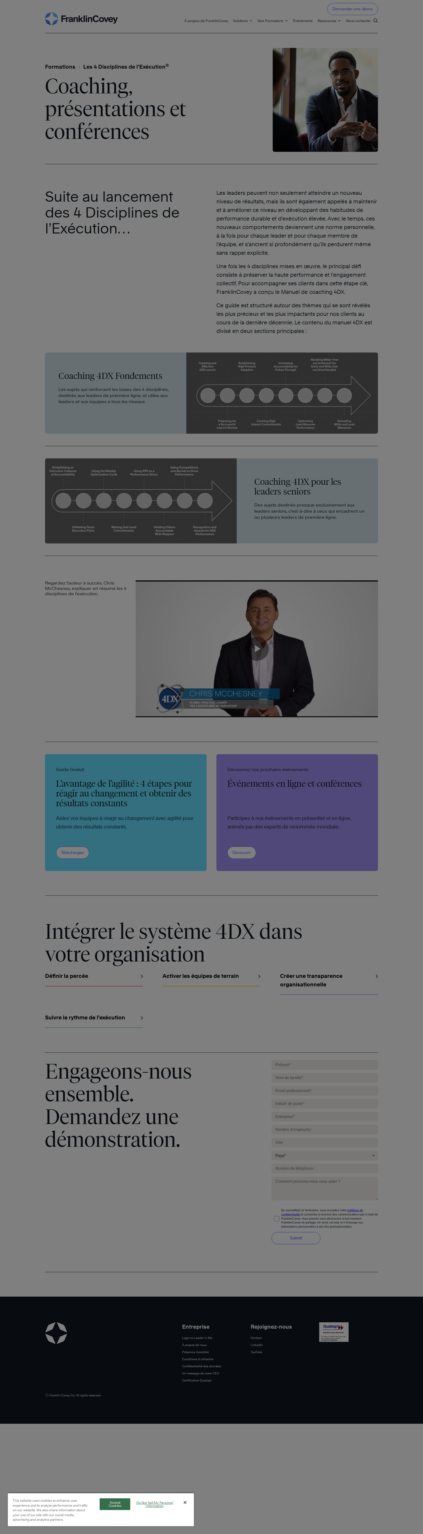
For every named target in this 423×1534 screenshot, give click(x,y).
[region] (101, 1509)
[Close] (185, 1502)
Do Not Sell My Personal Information (154, 1504)
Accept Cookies (115, 1504)
